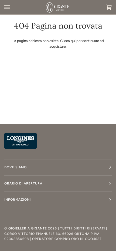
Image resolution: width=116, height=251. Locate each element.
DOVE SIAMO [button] (15, 167)
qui (73, 41)
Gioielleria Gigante (28, 228)
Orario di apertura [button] (23, 183)
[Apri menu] (12, 7)
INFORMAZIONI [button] (17, 199)
